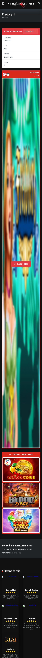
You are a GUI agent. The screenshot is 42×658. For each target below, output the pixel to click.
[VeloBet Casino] (10, 605)
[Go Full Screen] (7, 74)
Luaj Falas (22, 264)
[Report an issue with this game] (4, 74)
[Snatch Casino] (31, 576)
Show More (29, 31)
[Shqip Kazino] (21, 4)
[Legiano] (10, 643)
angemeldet (15, 549)
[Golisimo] (31, 605)
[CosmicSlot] (10, 576)
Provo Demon (21, 469)
